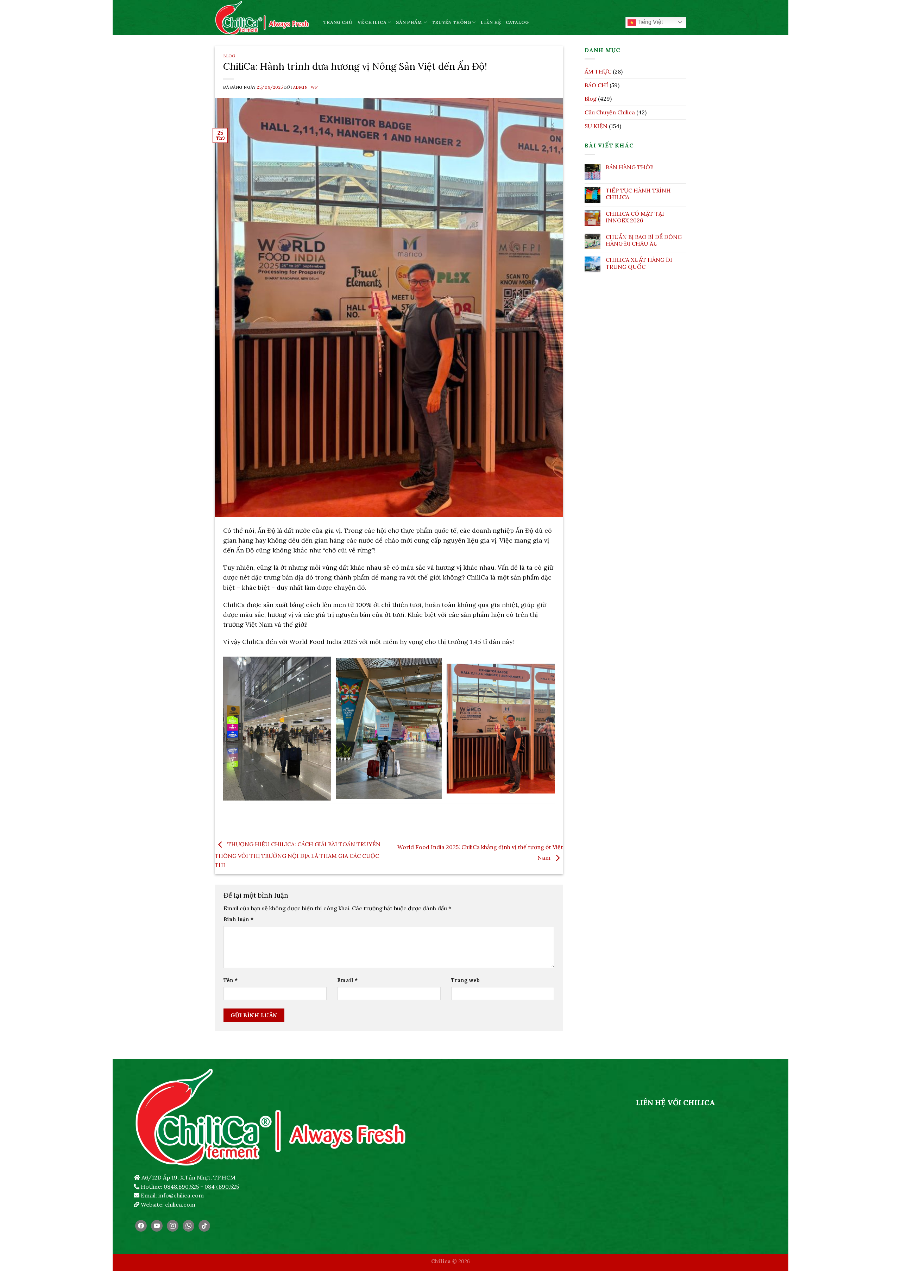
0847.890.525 (221, 1186)
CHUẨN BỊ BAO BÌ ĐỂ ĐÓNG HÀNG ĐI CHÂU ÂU (644, 240)
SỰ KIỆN (596, 125)
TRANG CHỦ (337, 22)
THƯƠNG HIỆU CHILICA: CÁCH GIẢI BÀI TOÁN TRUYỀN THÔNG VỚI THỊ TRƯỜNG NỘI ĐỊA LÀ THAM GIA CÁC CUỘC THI (297, 854)
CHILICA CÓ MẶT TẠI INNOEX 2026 (635, 217)
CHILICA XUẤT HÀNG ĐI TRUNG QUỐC (639, 263)
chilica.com (180, 1204)
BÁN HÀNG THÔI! (630, 167)
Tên (230, 980)
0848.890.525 (181, 1186)
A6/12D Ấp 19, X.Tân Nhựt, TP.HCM (188, 1177)
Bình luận (238, 919)
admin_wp (305, 87)
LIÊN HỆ (490, 22)
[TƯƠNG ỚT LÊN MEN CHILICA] (264, 17)
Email (347, 980)
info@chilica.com (181, 1195)
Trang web (465, 980)
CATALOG (517, 22)
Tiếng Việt (649, 22)
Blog (229, 55)
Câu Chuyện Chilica (610, 112)
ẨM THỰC (598, 71)
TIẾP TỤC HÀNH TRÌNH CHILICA (638, 194)
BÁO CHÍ (596, 85)
